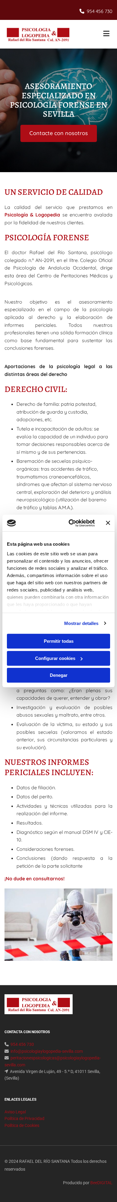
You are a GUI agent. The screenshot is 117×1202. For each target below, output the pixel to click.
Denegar (59, 675)
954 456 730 (99, 11)
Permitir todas (59, 641)
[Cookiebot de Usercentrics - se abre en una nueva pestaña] (71, 523)
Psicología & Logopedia (32, 215)
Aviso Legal (15, 1111)
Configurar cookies (55, 658)
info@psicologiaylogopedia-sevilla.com (46, 1051)
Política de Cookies (21, 1125)
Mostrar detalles (81, 623)
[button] (94, 34)
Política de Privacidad (24, 1118)
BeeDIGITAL (101, 1182)
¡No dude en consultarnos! (34, 878)
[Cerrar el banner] (108, 523)
